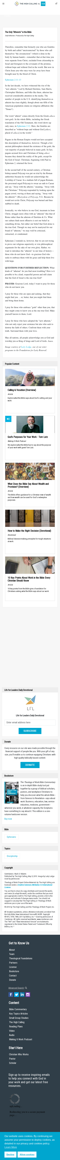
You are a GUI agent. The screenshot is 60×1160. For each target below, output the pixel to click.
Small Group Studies (18, 1017)
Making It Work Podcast (20, 1039)
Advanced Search (16, 988)
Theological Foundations (20, 958)
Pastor (12, 1058)
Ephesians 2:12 (23, 126)
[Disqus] (30, 648)
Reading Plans (16, 1026)
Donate (7, 16)
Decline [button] (10, 1154)
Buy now (8, 819)
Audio (11, 1035)
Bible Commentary (18, 1009)
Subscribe (30, 730)
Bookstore (14, 971)
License (13, 967)
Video (12, 1030)
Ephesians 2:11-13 (13, 79)
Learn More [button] (10, 1147)
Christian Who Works (19, 1054)
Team (11, 954)
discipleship (12, 856)
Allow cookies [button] (27, 1154)
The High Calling (16, 1022)
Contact (13, 975)
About (7, 10)
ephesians (11, 837)
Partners (13, 962)
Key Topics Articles (18, 1013)
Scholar (12, 1063)
